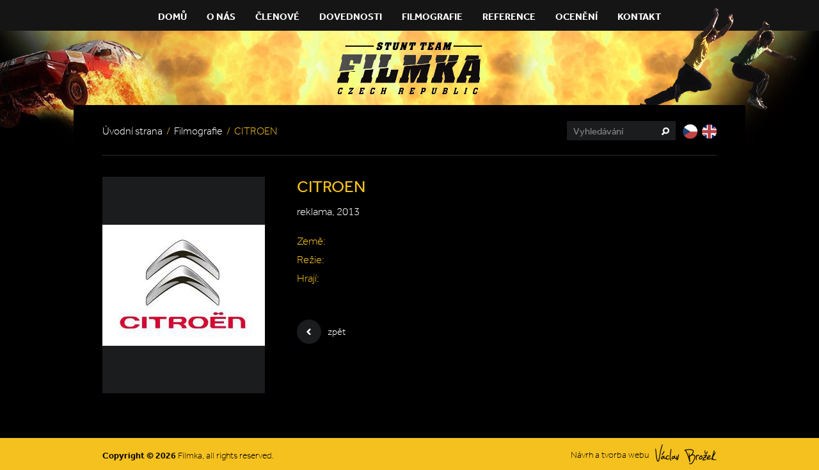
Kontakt (639, 16)
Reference (509, 16)
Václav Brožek (686, 454)
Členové (277, 16)
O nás (221, 16)
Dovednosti (350, 16)
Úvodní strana (132, 131)
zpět (337, 331)
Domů (172, 16)
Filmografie (432, 16)
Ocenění (576, 16)
